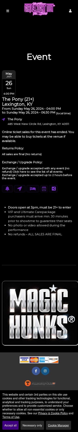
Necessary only (32, 425)
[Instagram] (45, 371)
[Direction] (19, 188)
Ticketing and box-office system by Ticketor (39, 384)
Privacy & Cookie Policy (53, 413)
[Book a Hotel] (33, 188)
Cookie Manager (58, 425)
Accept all (10, 425)
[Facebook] (36, 371)
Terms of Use (10, 417)
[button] (70, 11)
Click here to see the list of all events (37, 171)
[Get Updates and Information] (7, 188)
